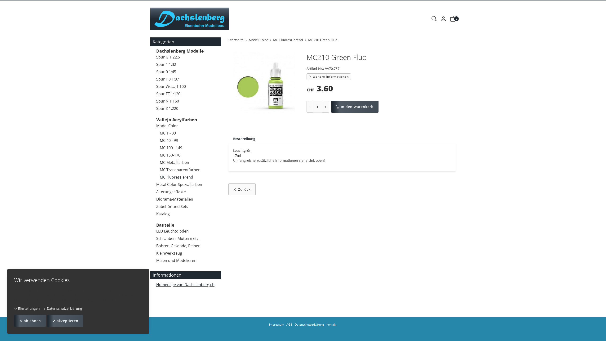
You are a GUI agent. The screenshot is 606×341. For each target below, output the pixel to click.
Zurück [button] (244, 189)
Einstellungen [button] (28, 308)
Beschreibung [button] (244, 138)
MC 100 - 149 (171, 147)
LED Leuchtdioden (172, 231)
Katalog (163, 213)
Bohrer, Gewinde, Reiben (178, 245)
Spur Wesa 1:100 (171, 86)
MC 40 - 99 (169, 140)
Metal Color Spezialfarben (179, 184)
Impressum (276, 325)
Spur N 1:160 (167, 101)
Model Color (167, 125)
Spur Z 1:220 (167, 108)
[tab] (241, 139)
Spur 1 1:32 (166, 64)
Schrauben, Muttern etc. (178, 238)
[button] (434, 19)
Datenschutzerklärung (64, 308)
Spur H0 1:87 (167, 79)
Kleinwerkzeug (169, 253)
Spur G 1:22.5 (168, 57)
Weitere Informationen (330, 77)
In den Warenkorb (357, 106)
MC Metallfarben (174, 162)
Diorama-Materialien (174, 199)
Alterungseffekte (171, 191)
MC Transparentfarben (180, 169)
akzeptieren (67, 321)
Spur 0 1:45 (166, 71)
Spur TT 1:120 (168, 93)
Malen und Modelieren (176, 260)
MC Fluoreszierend (176, 177)
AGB (289, 325)
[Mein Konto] (443, 19)
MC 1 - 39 (168, 133)
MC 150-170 (170, 155)
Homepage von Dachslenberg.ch (185, 284)
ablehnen (32, 321)
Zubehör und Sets (172, 206)
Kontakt (331, 325)
